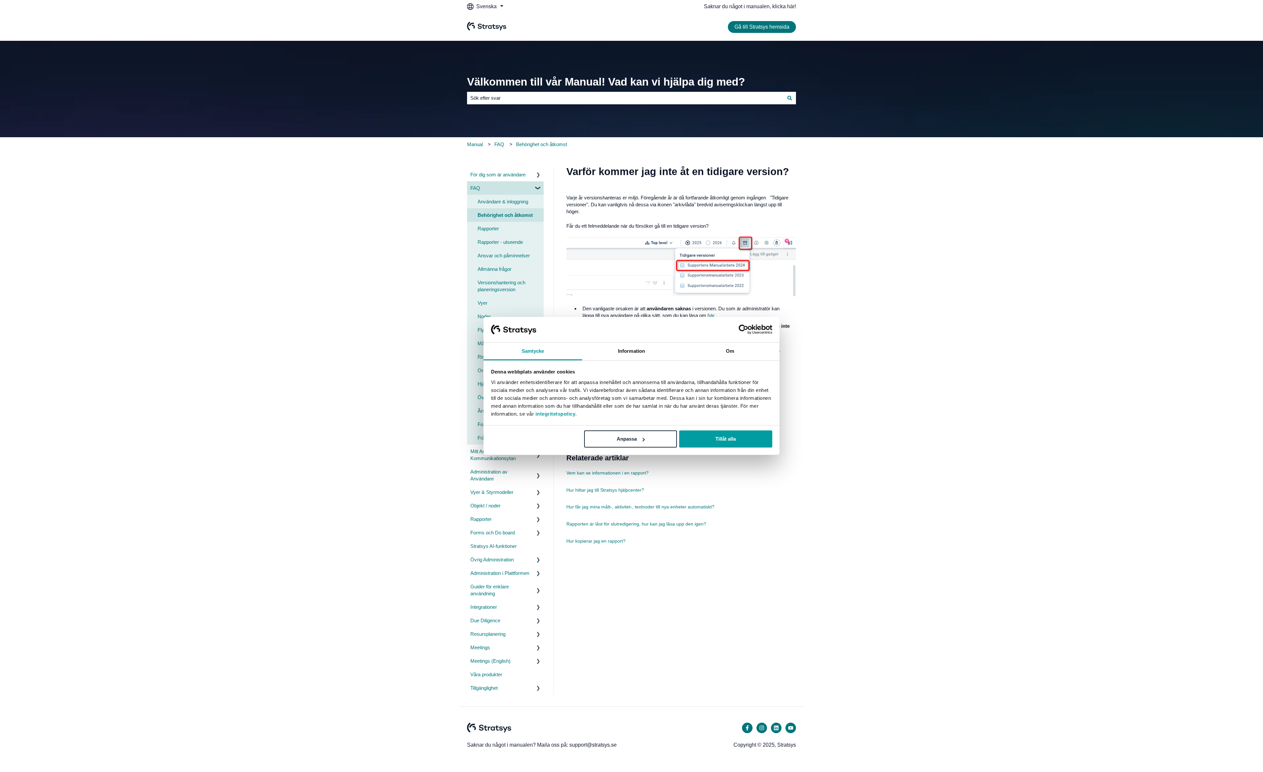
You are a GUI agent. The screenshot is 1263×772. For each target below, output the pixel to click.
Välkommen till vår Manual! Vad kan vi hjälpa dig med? (606, 82)
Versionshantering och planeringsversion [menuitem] (501, 286)
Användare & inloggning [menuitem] (503, 201)
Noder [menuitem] (484, 316)
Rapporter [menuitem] (488, 228)
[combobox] (625, 98)
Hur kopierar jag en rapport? (596, 541)
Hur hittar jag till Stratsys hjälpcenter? (605, 490)
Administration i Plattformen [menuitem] (499, 573)
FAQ (499, 144)
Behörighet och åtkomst (541, 144)
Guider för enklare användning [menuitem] (489, 590)
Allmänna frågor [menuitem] (494, 269)
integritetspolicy (555, 414)
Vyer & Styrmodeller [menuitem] (491, 492)
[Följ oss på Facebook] (747, 728)
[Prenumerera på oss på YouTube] (790, 728)
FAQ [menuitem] (475, 188)
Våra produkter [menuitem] (486, 674)
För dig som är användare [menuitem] (498, 174)
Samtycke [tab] (533, 351)
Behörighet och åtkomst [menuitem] (505, 215)
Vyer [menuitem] (482, 303)
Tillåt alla (725, 439)
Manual (475, 144)
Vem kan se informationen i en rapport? (607, 473)
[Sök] (789, 98)
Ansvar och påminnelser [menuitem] (504, 255)
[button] (538, 175)
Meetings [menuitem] (480, 647)
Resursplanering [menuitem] (488, 634)
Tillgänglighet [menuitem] (484, 688)
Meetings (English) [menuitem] (490, 661)
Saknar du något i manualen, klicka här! (750, 6)
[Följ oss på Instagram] (761, 728)
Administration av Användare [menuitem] (489, 475)
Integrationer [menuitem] (483, 607)
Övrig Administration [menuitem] (492, 559)
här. (711, 315)
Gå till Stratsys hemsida (761, 27)
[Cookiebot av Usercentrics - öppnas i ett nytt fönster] (743, 329)
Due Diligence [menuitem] (485, 620)
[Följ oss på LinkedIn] (776, 728)
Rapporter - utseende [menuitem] (500, 242)
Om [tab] (730, 351)
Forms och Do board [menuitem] (492, 532)
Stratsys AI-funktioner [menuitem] (493, 546)
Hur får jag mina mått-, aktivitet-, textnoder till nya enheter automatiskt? (640, 506)
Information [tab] (631, 351)
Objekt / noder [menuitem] (485, 505)
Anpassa (627, 439)
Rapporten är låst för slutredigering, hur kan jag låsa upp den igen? (636, 524)
